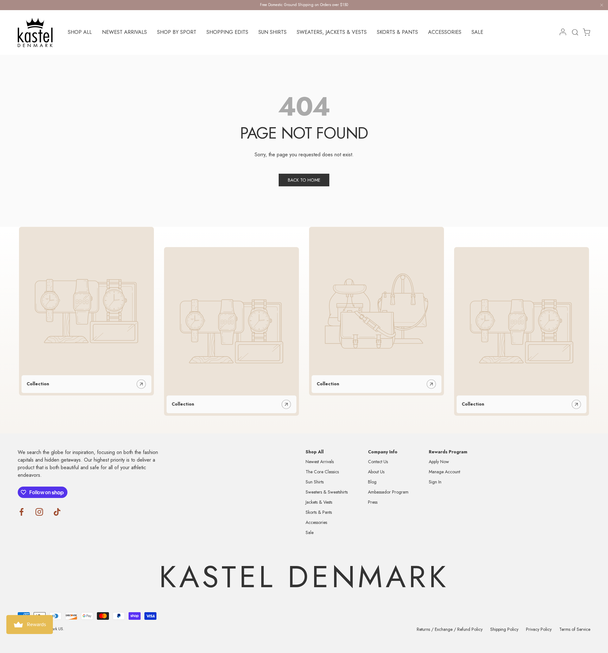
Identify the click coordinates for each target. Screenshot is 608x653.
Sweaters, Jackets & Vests (332, 32)
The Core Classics (322, 472)
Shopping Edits (227, 32)
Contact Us (378, 461)
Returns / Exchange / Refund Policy (450, 629)
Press (372, 502)
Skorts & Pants (397, 32)
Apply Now (439, 461)
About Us (376, 472)
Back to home (304, 180)
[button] (584, 32)
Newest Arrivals (124, 32)
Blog (372, 482)
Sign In (435, 482)
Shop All (80, 32)
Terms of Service (574, 629)
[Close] (601, 6)
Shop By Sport (176, 32)
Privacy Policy (539, 629)
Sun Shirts (272, 32)
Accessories (444, 32)
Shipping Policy (504, 629)
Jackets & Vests (319, 502)
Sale (477, 32)
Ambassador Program (388, 492)
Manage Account (444, 472)
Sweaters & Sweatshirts (327, 492)
